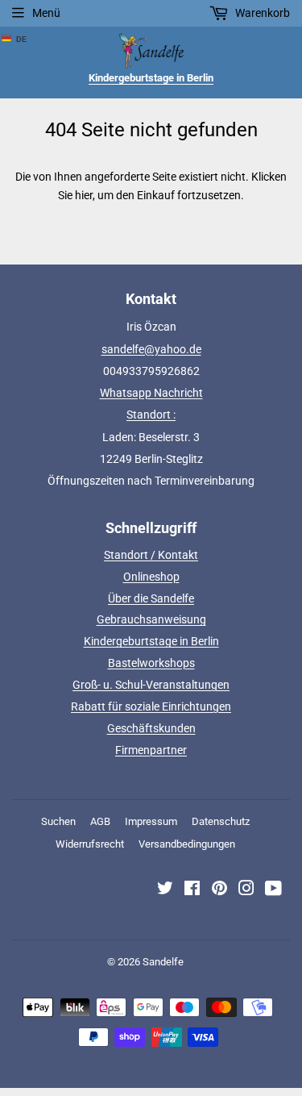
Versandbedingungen (187, 844)
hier (84, 195)
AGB (100, 821)
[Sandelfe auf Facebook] (192, 890)
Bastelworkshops (151, 662)
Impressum (151, 821)
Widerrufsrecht (90, 844)
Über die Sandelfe (151, 598)
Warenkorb (261, 12)
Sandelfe (163, 962)
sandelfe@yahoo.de (151, 349)
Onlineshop (151, 576)
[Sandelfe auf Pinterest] (219, 890)
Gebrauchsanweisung (151, 619)
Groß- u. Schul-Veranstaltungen (151, 684)
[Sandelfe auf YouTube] (273, 890)
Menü (46, 12)
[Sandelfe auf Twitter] (165, 890)
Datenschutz (221, 821)
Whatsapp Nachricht (151, 392)
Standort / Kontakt (151, 554)
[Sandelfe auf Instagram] (246, 890)
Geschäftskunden (151, 728)
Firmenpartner (151, 750)
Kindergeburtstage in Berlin (151, 641)
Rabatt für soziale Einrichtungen (151, 706)
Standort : (151, 414)
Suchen (58, 821)
